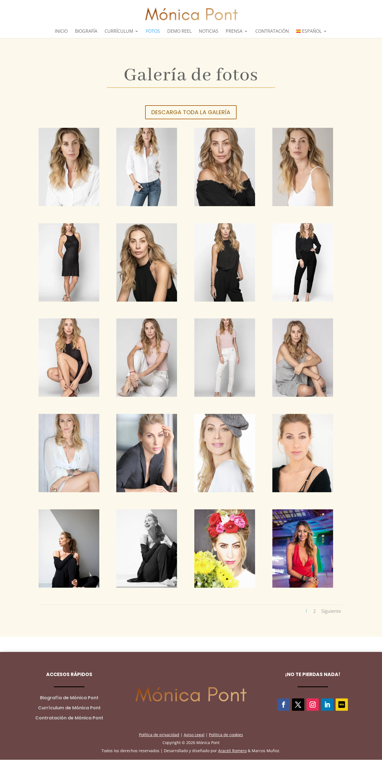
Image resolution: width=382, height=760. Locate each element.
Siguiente (331, 611)
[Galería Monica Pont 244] (303, 357)
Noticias (208, 31)
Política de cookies (226, 734)
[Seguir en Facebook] (283, 704)
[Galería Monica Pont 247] (69, 357)
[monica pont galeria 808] (147, 452)
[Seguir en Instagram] (312, 704)
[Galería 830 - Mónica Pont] (303, 548)
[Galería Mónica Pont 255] (69, 166)
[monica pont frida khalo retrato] (225, 548)
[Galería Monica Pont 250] (147, 262)
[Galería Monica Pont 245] (225, 357)
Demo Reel (179, 31)
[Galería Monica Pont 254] (147, 166)
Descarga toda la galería (190, 112)
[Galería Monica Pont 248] (303, 262)
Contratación (272, 31)
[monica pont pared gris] (147, 548)
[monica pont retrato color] (303, 452)
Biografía (86, 31)
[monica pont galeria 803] (225, 452)
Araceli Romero (232, 750)
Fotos (153, 31)
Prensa (234, 31)
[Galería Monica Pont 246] (147, 357)
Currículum (119, 31)
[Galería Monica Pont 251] (69, 262)
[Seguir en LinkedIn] (327, 704)
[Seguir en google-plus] (342, 704)
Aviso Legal (194, 734)
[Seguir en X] (298, 704)
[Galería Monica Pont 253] (225, 166)
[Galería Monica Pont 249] (225, 262)
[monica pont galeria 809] (69, 452)
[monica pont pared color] (69, 548)
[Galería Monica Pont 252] (303, 166)
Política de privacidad (159, 734)
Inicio (61, 31)
